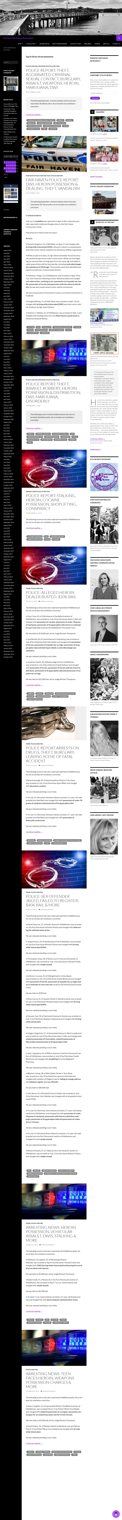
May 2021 (7, 431)
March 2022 (7, 402)
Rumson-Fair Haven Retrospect (18, 38)
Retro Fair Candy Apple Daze (101, 441)
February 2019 (8, 508)
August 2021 (8, 422)
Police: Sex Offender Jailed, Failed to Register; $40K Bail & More (52, 900)
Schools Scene (75, 44)
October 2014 (8, 657)
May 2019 (7, 499)
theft (44, 129)
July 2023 (7, 356)
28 (15, 171)
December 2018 (9, 514)
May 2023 (7, 362)
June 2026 (7, 256)
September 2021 (9, 419)
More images (96, 450)
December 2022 (9, 376)
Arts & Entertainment (59, 44)
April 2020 (7, 468)
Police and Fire (32, 66)
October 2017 (8, 554)
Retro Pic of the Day (105, 222)
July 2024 (7, 322)
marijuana (65, 437)
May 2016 (7, 602)
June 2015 (7, 634)
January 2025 (8, 305)
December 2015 (9, 617)
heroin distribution (35, 437)
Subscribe (95, 98)
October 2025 (8, 279)
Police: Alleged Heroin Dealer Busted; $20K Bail (51, 594)
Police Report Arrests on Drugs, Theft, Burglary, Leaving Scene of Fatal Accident (52, 754)
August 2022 (8, 388)
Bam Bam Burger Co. (11, 217)
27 (13, 171)
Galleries (100, 112)
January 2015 (8, 648)
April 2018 (7, 537)
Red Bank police (33, 129)
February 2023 (8, 371)
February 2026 (8, 267)
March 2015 (7, 643)
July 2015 (7, 631)
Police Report (33, 333)
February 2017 (8, 577)
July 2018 (7, 528)
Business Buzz (44, 44)
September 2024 (9, 316)
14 (15, 165)
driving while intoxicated (65, 693)
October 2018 (8, 519)
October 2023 (8, 348)
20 (13, 168)
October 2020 (8, 451)
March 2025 (7, 299)
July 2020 (7, 459)
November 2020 (9, 448)
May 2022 (7, 396)
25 (9, 171)
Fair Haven (47, 327)
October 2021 (8, 416)
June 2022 (7, 393)
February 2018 (8, 542)
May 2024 (7, 328)
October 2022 (8, 382)
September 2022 (9, 385)
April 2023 (7, 365)
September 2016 (9, 591)
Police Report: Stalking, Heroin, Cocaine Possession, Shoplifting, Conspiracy (51, 502)
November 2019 (9, 482)
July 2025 (7, 287)
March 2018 (7, 539)
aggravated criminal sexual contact (41, 120)
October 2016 (8, 588)
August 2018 (8, 525)
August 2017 (8, 560)
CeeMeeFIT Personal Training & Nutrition (11, 232)
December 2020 (9, 445)
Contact (6, 210)
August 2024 (8, 319)
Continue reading (34, 114)
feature (77, 327)
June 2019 (7, 497)
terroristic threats (61, 1322)
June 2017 (7, 565)
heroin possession (34, 126)
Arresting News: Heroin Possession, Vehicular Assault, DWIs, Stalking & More (51, 1234)
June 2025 (7, 290)
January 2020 (8, 476)
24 (7, 171)
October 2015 (8, 623)
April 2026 (7, 262)
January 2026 (8, 270)
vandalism (45, 333)
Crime (28, 588)
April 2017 (7, 571)
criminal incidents (44, 123)
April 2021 (7, 434)
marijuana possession (52, 126)
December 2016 (9, 582)
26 (11, 171)
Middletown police (35, 539)
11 (9, 165)
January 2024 (8, 339)
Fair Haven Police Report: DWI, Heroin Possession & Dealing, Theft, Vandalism (53, 184)
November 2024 (9, 310)
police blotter (33, 439)
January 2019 (8, 511)
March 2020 (7, 471)
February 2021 (8, 439)
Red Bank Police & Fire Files (49, 66)
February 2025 (8, 302)
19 (11, 168)
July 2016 (7, 597)
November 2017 (9, 551)
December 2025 (9, 273)
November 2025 (9, 276)
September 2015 (9, 625)
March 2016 (7, 608)
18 (9, 168)
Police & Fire (30, 44)
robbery (73, 439)
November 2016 (9, 585)
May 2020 (7, 465)
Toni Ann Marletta (59, 843)
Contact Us (116, 44)
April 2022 (7, 399)
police (65, 126)
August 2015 (8, 628)
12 (11, 165)
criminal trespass (43, 1452)
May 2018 (7, 534)
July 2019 (7, 494)
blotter (31, 327)
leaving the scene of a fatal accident (67, 840)
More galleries (97, 177)
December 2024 (9, 308)
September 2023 (9, 350)
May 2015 (7, 637)
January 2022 (8, 408)
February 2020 (8, 474)
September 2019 (9, 488)
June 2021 (7, 428)
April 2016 (7, 605)
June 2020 (7, 462)
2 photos (104, 164)
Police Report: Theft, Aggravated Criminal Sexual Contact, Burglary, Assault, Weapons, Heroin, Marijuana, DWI (53, 79)
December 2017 (9, 548)
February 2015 (8, 645)
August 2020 (8, 456)
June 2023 (7, 359)
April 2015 (7, 640)
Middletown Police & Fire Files (38, 491)
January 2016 (8, 614)
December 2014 (9, 651)
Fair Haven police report (62, 327)
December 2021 (9, 411)
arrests (61, 120)
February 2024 (8, 336)
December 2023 (9, 342)
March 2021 (7, 436)
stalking (56, 539)
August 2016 (8, 594)
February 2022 (8, 405)
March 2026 (7, 265)
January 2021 (8, 442)
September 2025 (9, 282)
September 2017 (9, 557)
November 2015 (9, 620)
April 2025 (7, 296)
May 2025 (7, 293)
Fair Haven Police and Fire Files (38, 176)
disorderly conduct (60, 434)
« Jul (5, 177)
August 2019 (8, 491)
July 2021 (7, 425)
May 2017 (7, 568)
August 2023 (8, 353)
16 (4, 168)
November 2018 (9, 517)
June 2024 (7, 325)
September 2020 (9, 454)
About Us (106, 44)
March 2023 (7, 368)
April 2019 (7, 502)
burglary (31, 123)
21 (15, 168)
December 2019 (9, 479)
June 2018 (7, 531)
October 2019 (8, 485)
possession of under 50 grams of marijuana (60, 1173)
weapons (53, 129)
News (19, 44)
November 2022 (9, 379)
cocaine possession (35, 536)
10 (7, 165)
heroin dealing (41, 330)
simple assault (33, 1176)
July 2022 (7, 391)
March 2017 (7, 574)
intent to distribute (60, 696)
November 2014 (9, 654)
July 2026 (7, 253)
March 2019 (7, 505)
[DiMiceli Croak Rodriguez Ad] (104, 314)
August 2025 (8, 285)
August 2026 (8, 250)
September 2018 (9, 522)
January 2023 (8, 373)
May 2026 (7, 259)
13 (13, 165)
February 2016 (8, 611)
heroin (30, 330)
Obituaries (87, 44)
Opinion (97, 44)
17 (7, 168)
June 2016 (7, 600)
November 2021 (9, 413)
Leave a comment (47, 601)
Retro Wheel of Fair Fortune (101, 325)
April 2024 (7, 330)
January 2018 (8, 545)
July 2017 (7, 562)
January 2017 (8, 580)
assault (70, 120)
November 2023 (9, 345)
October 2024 (8, 313)
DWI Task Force (60, 123)
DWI (38, 327)
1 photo (104, 134)
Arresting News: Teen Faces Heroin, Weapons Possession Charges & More (50, 1380)
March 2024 (7, 333)
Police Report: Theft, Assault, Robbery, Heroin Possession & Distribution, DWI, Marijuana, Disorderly (53, 392)
